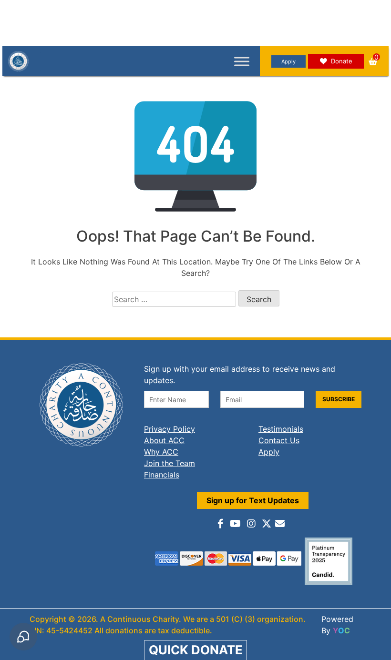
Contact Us (278, 440)
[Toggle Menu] (241, 61)
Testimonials (280, 429)
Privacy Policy (169, 429)
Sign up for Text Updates (252, 500)
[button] (373, 61)
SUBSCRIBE (338, 399)
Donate (341, 61)
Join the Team (169, 463)
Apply (288, 61)
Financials (161, 474)
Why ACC (161, 452)
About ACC (164, 440)
